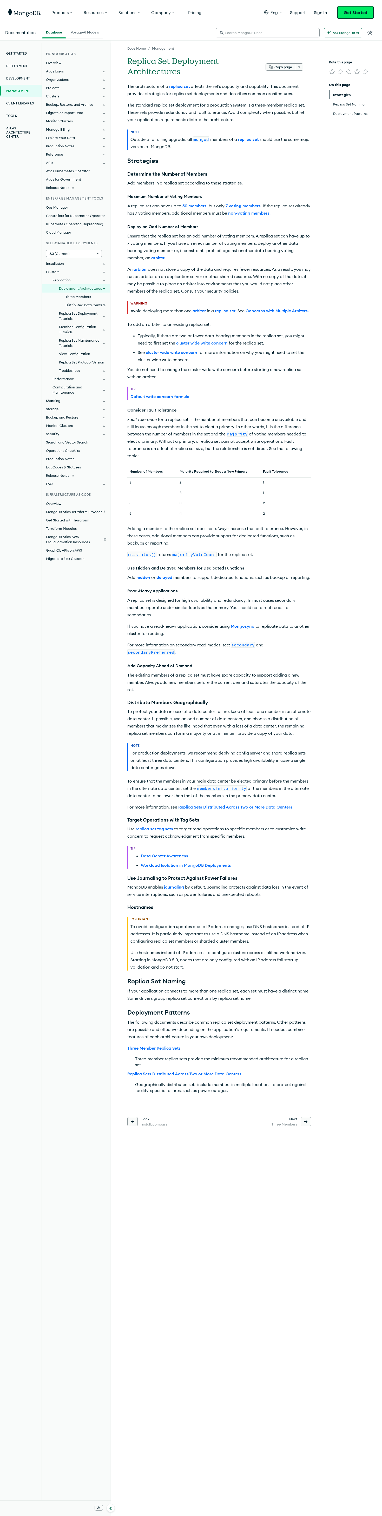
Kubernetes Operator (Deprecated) (74, 224)
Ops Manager (57, 207)
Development (18, 78)
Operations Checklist (63, 450)
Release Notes (57, 188)
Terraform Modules (61, 528)
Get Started (355, 12)
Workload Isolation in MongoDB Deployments (186, 865)
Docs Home (136, 48)
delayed (164, 577)
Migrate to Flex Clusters (65, 559)
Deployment (17, 66)
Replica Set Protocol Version (81, 362)
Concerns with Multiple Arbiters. (277, 310)
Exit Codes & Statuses (63, 467)
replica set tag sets (154, 828)
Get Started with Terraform (67, 520)
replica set (179, 86)
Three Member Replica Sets (154, 1048)
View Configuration (74, 354)
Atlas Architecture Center (18, 132)
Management (163, 48)
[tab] (54, 31)
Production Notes (60, 459)
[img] (332, 72)
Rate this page (340, 62)
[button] (273, 12)
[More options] (299, 67)
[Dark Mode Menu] (370, 32)
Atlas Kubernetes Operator (68, 171)
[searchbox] (268, 32)
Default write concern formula (159, 396)
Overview (53, 63)
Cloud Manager (58, 232)
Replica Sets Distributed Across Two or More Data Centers (235, 807)
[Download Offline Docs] (99, 1508)
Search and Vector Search (67, 442)
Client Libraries (20, 103)
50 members (194, 205)
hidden (143, 577)
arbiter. (158, 257)
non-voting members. (249, 213)
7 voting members (243, 205)
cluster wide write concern (202, 343)
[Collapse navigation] (111, 1508)
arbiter (140, 269)
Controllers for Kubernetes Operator (75, 216)
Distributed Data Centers (85, 305)
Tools (11, 116)
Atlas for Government (63, 179)
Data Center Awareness (164, 855)
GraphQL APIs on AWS (64, 550)
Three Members (78, 297)
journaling (174, 887)
